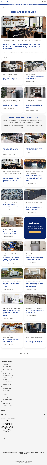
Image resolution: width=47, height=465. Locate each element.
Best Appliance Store (7, 281)
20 (27, 353)
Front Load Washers (30, 100)
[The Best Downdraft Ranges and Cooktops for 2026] (12, 227)
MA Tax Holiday (6, 202)
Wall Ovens (5, 145)
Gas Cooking (28, 145)
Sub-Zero (28, 335)
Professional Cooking (16, 40)
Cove (27, 203)
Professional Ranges (7, 40)
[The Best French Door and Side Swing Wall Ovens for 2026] (12, 145)
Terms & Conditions (18, 461)
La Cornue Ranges (24, 40)
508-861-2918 (9, 406)
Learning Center (4, 7)
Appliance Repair (14, 100)
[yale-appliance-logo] (13, 2)
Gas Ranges (31, 40)
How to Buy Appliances (7, 74)
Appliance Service (6, 100)
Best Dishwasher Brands (34, 253)
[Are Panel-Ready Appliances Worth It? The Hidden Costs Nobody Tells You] (35, 280)
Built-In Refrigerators (30, 339)
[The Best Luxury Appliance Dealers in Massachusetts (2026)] (12, 280)
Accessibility (30, 461)
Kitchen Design (29, 281)
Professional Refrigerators (37, 337)
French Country (6, 173)
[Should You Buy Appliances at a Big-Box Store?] (35, 73)
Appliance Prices (38, 40)
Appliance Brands (17, 308)
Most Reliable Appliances (31, 173)
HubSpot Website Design (21, 462)
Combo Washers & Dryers (35, 101)
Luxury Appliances (6, 41)
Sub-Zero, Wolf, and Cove (37, 202)
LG (42, 308)
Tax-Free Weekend (13, 202)
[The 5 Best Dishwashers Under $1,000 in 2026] (35, 307)
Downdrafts (10, 229)
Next (33, 353)
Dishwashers (28, 202)
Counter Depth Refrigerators (37, 171)
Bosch (27, 253)
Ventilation (34, 145)
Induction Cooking (40, 145)
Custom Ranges (13, 174)
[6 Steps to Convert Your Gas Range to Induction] (35, 145)
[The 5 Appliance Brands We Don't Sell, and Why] (12, 336)
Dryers (36, 100)
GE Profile (36, 306)
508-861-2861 (9, 392)
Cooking (4, 255)
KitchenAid (32, 306)
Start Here (35, 231)
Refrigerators (28, 171)
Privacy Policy (24, 461)
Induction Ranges (14, 253)
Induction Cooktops (6, 253)
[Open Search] (42, 1)
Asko (40, 306)
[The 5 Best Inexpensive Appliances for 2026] (12, 73)
